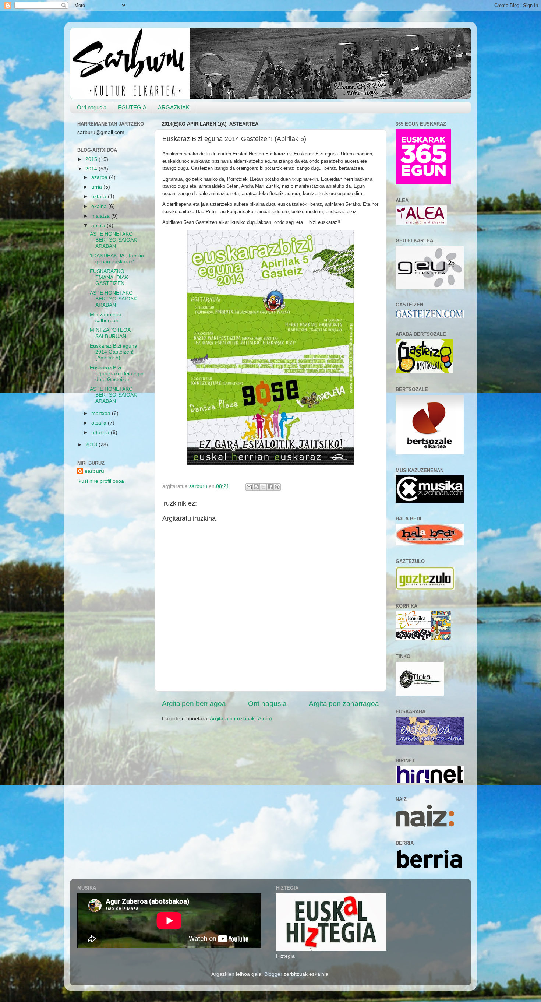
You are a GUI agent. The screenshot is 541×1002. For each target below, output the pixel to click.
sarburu (94, 471)
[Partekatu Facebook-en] (270, 487)
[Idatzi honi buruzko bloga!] (256, 487)
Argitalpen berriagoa (194, 703)
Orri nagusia (91, 107)
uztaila (99, 196)
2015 (92, 159)
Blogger (273, 974)
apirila (99, 225)
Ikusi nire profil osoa (100, 481)
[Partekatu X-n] (263, 487)
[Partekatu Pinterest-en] (277, 487)
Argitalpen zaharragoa (344, 703)
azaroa (100, 177)
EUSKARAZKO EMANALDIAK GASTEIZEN (109, 277)
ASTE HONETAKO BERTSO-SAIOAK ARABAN (113, 240)
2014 (92, 169)
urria (97, 187)
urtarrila (101, 432)
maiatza (101, 216)
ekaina (99, 206)
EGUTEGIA (132, 107)
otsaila (99, 423)
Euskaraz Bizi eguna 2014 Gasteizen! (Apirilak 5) (113, 352)
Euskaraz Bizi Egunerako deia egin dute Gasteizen (117, 373)
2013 (92, 444)
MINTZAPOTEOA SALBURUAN (110, 333)
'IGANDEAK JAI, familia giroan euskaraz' (117, 258)
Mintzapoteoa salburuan (105, 317)
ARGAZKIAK (174, 107)
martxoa (101, 413)
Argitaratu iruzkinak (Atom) (241, 718)
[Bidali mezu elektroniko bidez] (249, 487)
